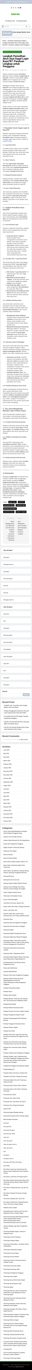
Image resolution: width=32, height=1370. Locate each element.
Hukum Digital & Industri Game (12, 892)
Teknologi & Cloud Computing (11, 1237)
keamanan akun (9, 505)
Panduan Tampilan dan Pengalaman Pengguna (16, 1053)
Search (4, 691)
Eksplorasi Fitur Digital (9, 851)
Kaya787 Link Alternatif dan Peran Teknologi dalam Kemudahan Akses (15, 2)
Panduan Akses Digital (9, 995)
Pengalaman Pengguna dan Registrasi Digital (16, 1066)
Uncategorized (7, 1349)
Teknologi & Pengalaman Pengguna (13, 1273)
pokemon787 (7, 1109)
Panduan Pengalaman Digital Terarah (13, 1015)
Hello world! (24, 739)
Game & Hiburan (8, 854)
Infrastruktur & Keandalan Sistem (12, 896)
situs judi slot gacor (9, 1130)
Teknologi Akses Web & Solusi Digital (14, 1280)
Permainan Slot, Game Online (11, 1098)
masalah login (20, 505)
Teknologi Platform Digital (10, 1320)
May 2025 (6, 796)
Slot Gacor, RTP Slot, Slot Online (12, 1162)
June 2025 (6, 792)
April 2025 (6, 800)
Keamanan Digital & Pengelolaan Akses (14, 933)
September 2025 (8, 782)
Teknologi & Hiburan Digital (11, 1240)
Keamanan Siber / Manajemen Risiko (13, 953)
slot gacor (6, 557)
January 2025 (7, 810)
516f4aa (7, 70)
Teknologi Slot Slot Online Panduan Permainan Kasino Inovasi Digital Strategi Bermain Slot (15, 1325)
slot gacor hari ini (8, 564)
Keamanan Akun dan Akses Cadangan (14, 926)
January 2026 (7, 768)
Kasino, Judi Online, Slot (10, 910)
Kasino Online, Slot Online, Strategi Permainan (16, 906)
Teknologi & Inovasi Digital (11, 1253)
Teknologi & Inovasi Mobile (11, 1256)
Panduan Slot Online (9, 1031)
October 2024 (7, 821)
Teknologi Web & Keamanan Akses (13, 1331)
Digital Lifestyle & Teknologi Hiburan (13, 847)
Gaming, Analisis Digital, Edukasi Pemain (15, 883)
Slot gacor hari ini (8, 600)
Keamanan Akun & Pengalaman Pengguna (15, 922)
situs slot (6, 614)
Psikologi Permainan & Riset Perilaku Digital (16, 1116)
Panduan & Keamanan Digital (12, 52)
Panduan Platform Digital (10, 1027)
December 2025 (7, 771)
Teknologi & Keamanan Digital (12, 1266)
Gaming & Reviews (8, 876)
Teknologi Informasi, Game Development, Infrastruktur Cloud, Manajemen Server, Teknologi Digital (15, 1292)
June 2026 (6, 750)
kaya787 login (7, 141)
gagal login (12, 502)
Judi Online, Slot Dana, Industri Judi (13, 903)
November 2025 (7, 775)
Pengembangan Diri (9, 1069)
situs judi (6, 1123)
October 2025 (7, 778)
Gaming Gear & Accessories (11, 880)
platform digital (21, 512)
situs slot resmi (7, 1148)
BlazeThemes (20, 1366)
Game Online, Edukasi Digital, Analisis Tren (15, 861)
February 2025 (7, 807)
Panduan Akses (7, 991)
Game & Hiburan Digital (10, 858)
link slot (5, 585)
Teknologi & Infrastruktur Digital (12, 1249)
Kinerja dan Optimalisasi (10, 968)
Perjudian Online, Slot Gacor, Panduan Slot (15, 1073)
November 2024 (7, 817)
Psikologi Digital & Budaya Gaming (13, 1112)
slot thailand (7, 649)
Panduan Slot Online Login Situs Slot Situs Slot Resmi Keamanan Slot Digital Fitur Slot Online (15, 1036)
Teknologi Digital (8, 1287)
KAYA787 (21, 502)
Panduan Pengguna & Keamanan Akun (14, 1024)
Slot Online (6, 1166)
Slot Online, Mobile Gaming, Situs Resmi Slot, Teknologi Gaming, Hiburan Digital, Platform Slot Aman (16, 1182)
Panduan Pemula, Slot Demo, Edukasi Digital (16, 1011)
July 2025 (6, 789)
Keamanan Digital (8, 930)
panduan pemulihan (10, 508)
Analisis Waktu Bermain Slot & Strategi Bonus (16, 840)
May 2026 (6, 753)
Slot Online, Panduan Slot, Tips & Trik (13, 1198)
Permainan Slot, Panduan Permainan (13, 1105)
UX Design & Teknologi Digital (11, 1358)
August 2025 (7, 785)
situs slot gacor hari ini (10, 1144)
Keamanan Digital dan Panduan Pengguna (15, 937)
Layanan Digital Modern (10, 971)
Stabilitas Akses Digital (10, 1207)
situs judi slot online (9, 1133)
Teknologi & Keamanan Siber (11, 1269)
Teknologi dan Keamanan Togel (12, 1283)
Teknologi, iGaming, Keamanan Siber (13, 1334)
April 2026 (6, 757)
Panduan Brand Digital (9, 1004)
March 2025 (6, 803)
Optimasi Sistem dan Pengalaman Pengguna (16, 975)
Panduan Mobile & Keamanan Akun (13, 1007)
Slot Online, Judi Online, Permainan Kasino (15, 1177)
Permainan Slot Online (9, 1094)
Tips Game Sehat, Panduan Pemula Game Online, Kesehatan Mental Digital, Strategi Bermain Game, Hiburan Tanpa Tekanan (15, 1343)
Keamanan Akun (8, 919)
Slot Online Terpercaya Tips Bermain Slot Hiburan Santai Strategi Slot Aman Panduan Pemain (15, 1171)
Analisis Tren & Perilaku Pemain (12, 837)
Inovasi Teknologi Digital (10, 899)
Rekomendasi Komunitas (10, 1119)
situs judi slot (7, 1126)
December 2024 (7, 814)
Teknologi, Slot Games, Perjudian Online (14, 1338)
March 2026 (6, 760)
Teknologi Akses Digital (10, 1276)
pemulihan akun (9, 512)
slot (4, 621)
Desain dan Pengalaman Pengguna (13, 844)
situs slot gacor (7, 578)
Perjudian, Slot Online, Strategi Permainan (15, 1076)
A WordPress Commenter (11, 739)
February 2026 (7, 764)
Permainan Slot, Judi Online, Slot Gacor (14, 1101)
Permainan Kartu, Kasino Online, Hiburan (14, 1085)
